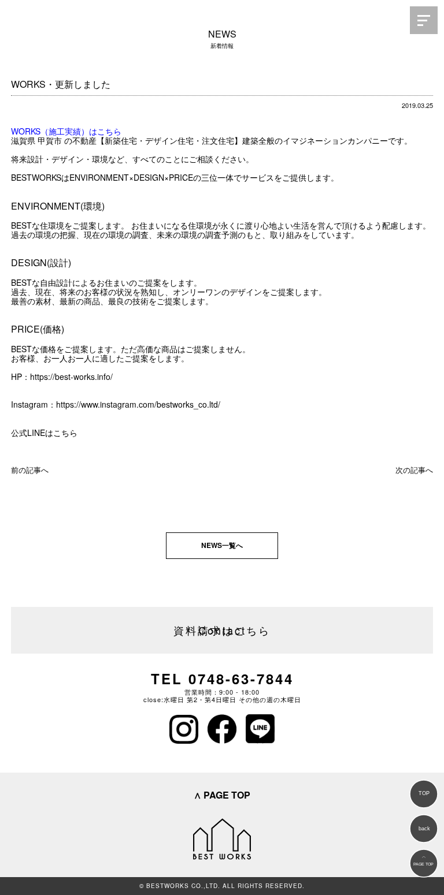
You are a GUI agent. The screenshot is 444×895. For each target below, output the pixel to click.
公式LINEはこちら (44, 432)
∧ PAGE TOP (222, 794)
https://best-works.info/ (71, 376)
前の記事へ (30, 469)
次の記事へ (414, 469)
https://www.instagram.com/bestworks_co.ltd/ (138, 404)
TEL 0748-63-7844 (222, 678)
